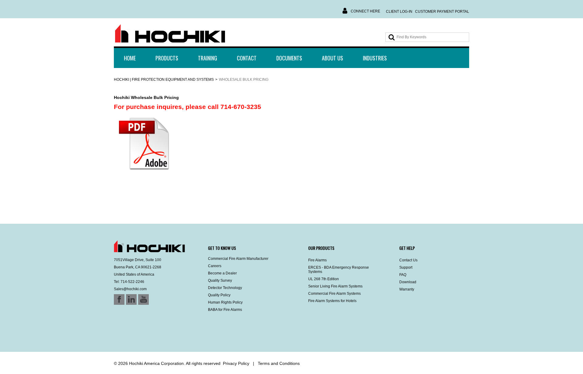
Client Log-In (399, 11)
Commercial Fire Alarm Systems (334, 293)
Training (207, 58)
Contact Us (408, 260)
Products (166, 58)
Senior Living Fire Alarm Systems (335, 286)
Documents (289, 58)
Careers (214, 266)
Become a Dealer (222, 273)
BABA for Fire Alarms (225, 310)
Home (130, 58)
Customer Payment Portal (442, 11)
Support (405, 267)
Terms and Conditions (279, 363)
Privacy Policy (236, 363)
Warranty (406, 289)
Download (407, 282)
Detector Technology (225, 288)
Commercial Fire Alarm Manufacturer (238, 259)
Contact (247, 58)
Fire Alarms (317, 260)
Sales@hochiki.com (130, 289)
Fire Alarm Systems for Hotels (332, 301)
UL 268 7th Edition (323, 279)
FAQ (402, 275)
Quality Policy (219, 295)
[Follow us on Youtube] (135, 335)
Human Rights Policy (225, 302)
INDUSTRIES (375, 58)
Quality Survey (220, 280)
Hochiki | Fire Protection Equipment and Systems (164, 79)
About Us (332, 58)
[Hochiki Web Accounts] (170, 33)
